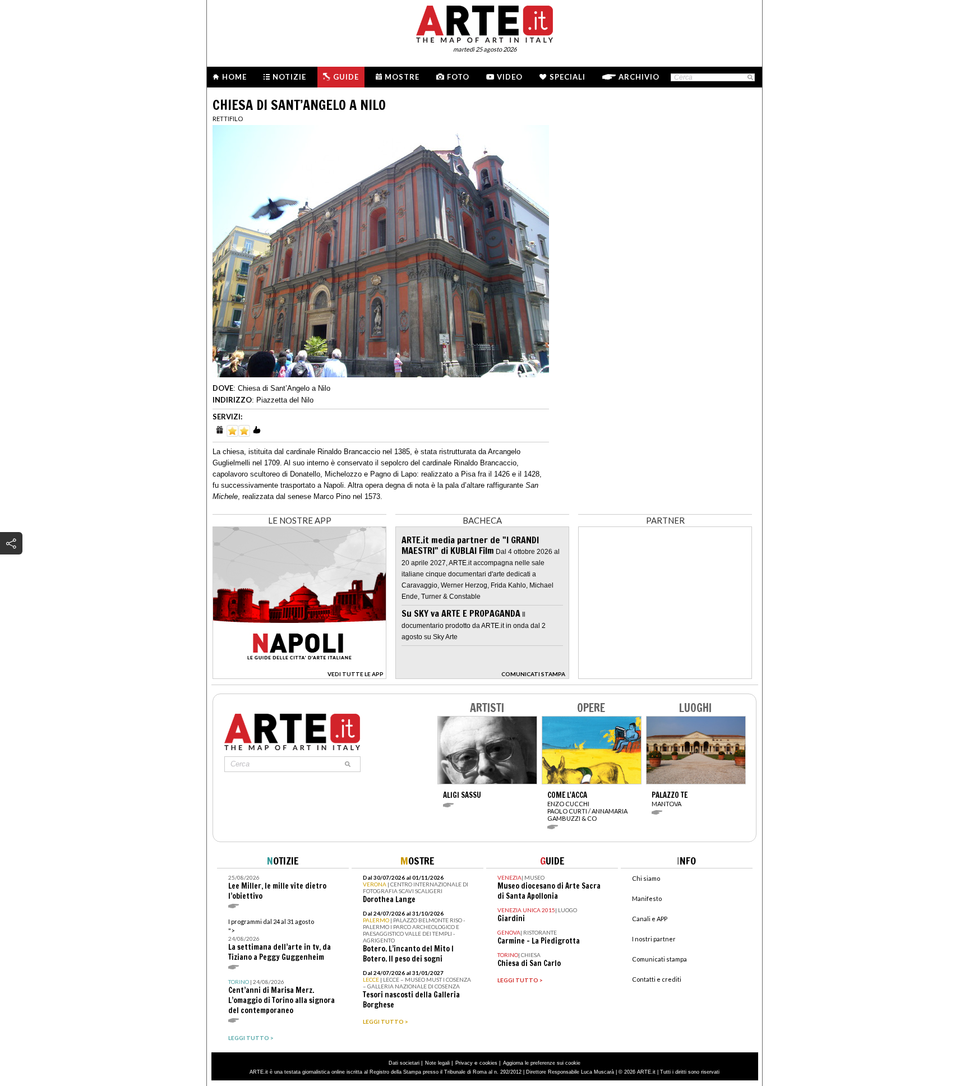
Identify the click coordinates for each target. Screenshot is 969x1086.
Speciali (567, 76)
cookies (488, 1063)
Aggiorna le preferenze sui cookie (541, 1063)
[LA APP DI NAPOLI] (299, 676)
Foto (458, 76)
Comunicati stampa (659, 959)
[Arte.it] (484, 22)
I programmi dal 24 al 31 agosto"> (279, 940)
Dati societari (404, 1063)
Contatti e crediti (656, 979)
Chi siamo (646, 878)
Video (510, 76)
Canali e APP (649, 918)
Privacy (464, 1063)
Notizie (289, 76)
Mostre (402, 76)
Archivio (639, 76)
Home (234, 76)
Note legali (437, 1063)
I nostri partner (654, 938)
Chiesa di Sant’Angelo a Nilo (284, 388)
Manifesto (647, 898)
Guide (346, 76)
